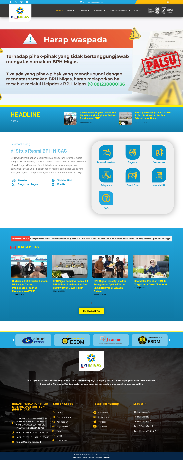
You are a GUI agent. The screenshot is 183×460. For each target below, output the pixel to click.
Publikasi (83, 10)
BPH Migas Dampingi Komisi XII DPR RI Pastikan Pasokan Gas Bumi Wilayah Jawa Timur (153, 115)
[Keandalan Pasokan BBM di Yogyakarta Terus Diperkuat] (152, 266)
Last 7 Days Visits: (143, 426)
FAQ (106, 208)
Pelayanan (106, 185)
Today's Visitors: (142, 421)
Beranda (59, 10)
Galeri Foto (133, 185)
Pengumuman (159, 162)
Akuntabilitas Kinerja (118, 10)
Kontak (137, 10)
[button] (91, 311)
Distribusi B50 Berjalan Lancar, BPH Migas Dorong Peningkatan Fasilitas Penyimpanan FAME (98, 115)
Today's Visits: (141, 416)
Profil (69, 10)
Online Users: (140, 412)
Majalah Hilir (159, 185)
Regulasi (132, 162)
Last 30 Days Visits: (143, 431)
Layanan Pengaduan (106, 162)
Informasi (98, 10)
